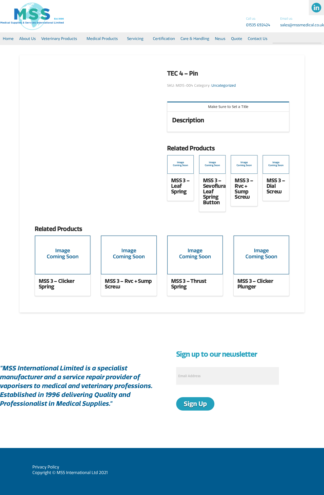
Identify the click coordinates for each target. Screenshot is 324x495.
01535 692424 (258, 24)
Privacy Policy (45, 466)
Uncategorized (223, 85)
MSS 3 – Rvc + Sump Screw (244, 188)
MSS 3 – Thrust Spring (188, 284)
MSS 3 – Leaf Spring (180, 186)
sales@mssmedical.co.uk (302, 24)
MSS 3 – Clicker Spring (56, 284)
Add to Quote (180, 167)
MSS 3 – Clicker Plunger (255, 284)
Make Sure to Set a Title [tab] (228, 106)
